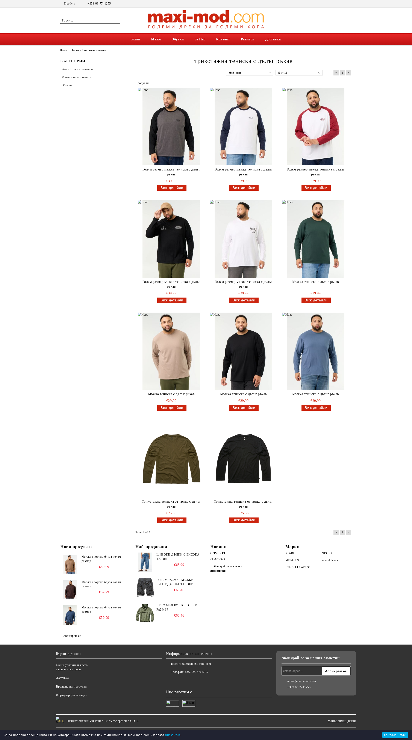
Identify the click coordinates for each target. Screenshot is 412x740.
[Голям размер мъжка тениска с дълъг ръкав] (171, 126)
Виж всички (218, 570)
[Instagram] (349, 3)
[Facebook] (343, 3)
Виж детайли (172, 188)
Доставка (273, 39)
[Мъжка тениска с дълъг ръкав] (315, 239)
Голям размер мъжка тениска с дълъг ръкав (171, 171)
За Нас (200, 39)
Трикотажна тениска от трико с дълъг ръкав (171, 504)
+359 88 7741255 (99, 3)
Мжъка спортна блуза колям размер (101, 559)
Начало (63, 50)
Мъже (156, 39)
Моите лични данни (342, 721)
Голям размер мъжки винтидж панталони (175, 582)
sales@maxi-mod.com (196, 663)
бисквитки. (173, 735)
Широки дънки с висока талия (177, 556)
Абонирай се (72, 635)
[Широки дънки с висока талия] (145, 562)
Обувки (177, 39)
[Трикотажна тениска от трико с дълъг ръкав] (171, 458)
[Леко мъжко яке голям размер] (145, 613)
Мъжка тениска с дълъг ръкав (315, 282)
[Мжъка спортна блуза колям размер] (70, 564)
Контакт (223, 39)
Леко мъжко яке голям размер (176, 607)
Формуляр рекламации (72, 695)
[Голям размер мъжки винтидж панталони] (145, 587)
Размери (247, 39)
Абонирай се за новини (227, 566)
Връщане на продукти (71, 686)
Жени (135, 39)
